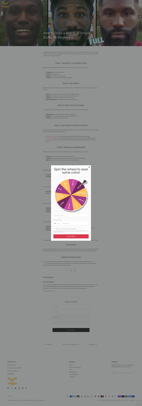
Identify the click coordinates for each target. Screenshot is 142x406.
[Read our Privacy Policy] (88, 231)
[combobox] (56, 223)
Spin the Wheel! (71, 236)
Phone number (57, 220)
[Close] (89, 167)
